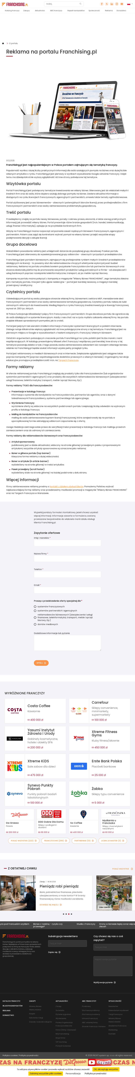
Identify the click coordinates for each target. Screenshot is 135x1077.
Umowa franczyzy (90, 1018)
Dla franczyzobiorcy (91, 1010)
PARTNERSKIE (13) (82, 840)
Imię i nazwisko (42, 537)
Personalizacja (73, 1073)
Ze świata (60, 1010)
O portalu (13, 43)
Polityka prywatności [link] (95, 1073)
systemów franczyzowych (51, 606)
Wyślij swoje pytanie (103, 982)
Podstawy (86, 1006)
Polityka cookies (10, 1055)
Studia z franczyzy (64, 924)
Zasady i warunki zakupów (40, 1022)
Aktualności (40, 10)
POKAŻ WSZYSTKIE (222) (22, 840)
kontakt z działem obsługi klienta (66, 486)
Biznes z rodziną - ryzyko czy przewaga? (26, 925)
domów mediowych (48, 624)
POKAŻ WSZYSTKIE (120, 869)
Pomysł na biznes (63, 1046)
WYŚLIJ (40, 663)
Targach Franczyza (68, 360)
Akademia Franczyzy (118, 1026)
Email (37, 585)
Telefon (38, 569)
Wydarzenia (61, 1018)
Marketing (113, 1030)
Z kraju (58, 1006)
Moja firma (60, 1038)
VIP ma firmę (61, 1042)
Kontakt (112, 1034)
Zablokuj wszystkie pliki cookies (46, 1073)
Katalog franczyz (12, 10)
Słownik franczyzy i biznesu (93, 1026)
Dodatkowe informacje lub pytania (52, 633)
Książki (32, 1013)
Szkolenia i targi (36, 1018)
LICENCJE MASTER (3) (111, 840)
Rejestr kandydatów (76, 10)
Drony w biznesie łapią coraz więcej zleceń (96, 925)
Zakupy (26, 10)
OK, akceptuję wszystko (106, 1069)
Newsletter (113, 1006)
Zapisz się (52, 952)
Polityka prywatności (28, 1055)
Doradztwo (121, 10)
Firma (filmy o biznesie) (66, 1030)
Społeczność (94, 10)
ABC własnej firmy (90, 1022)
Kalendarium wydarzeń (119, 1010)
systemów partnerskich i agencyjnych (57, 610)
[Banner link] (67, 27)
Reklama (109, 10)
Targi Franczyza (115, 1014)
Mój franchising (62, 1034)
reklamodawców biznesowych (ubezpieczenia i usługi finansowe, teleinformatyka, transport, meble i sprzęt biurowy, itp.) (65, 617)
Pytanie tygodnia (63, 1014)
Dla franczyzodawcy (91, 1014)
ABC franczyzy (56, 10)
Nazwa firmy (41, 553)
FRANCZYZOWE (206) (54, 840)
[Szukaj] (80, 4)
